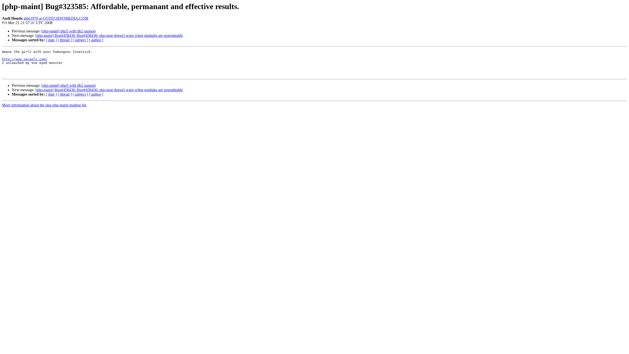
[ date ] (51, 40)
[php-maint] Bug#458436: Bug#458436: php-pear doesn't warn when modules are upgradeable (109, 35)
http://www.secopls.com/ (24, 59)
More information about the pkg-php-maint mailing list (44, 105)
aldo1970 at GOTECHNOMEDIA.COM (56, 18)
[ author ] (96, 40)
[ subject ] (80, 40)
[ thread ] (65, 40)
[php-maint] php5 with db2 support (68, 31)
